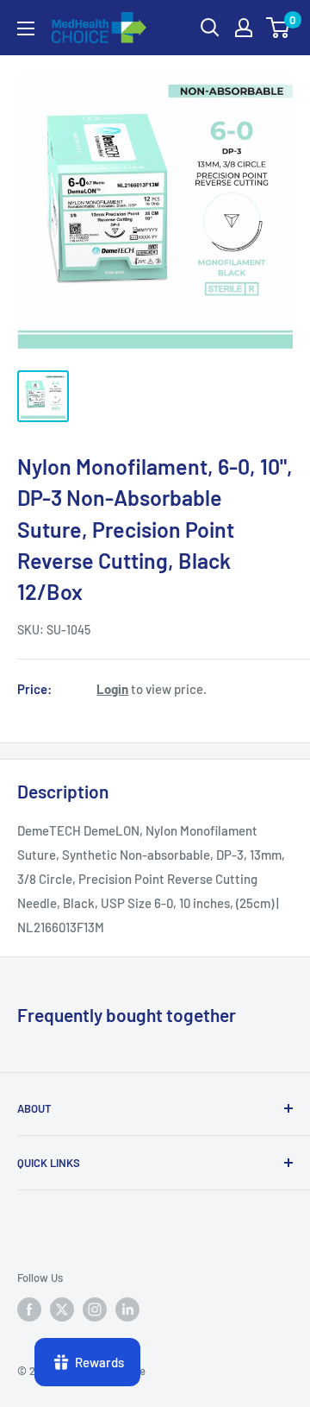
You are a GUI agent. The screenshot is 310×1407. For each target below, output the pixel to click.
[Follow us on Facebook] (29, 1309)
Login (112, 689)
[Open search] (210, 27)
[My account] (243, 27)
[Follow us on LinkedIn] (127, 1309)
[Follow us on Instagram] (95, 1309)
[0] (278, 27)
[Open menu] (25, 28)
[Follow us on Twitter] (62, 1309)
